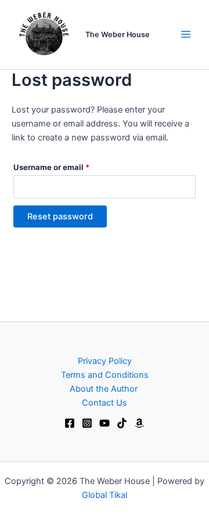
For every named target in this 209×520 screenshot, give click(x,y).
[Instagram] (87, 423)
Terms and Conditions (105, 375)
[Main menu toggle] (185, 34)
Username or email (67, 166)
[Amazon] (139, 423)
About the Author (105, 389)
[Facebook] (69, 423)
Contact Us (104, 403)
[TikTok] (122, 423)
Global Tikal (104, 495)
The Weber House (117, 34)
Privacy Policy (105, 361)
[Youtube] (104, 423)
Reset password (60, 216)
